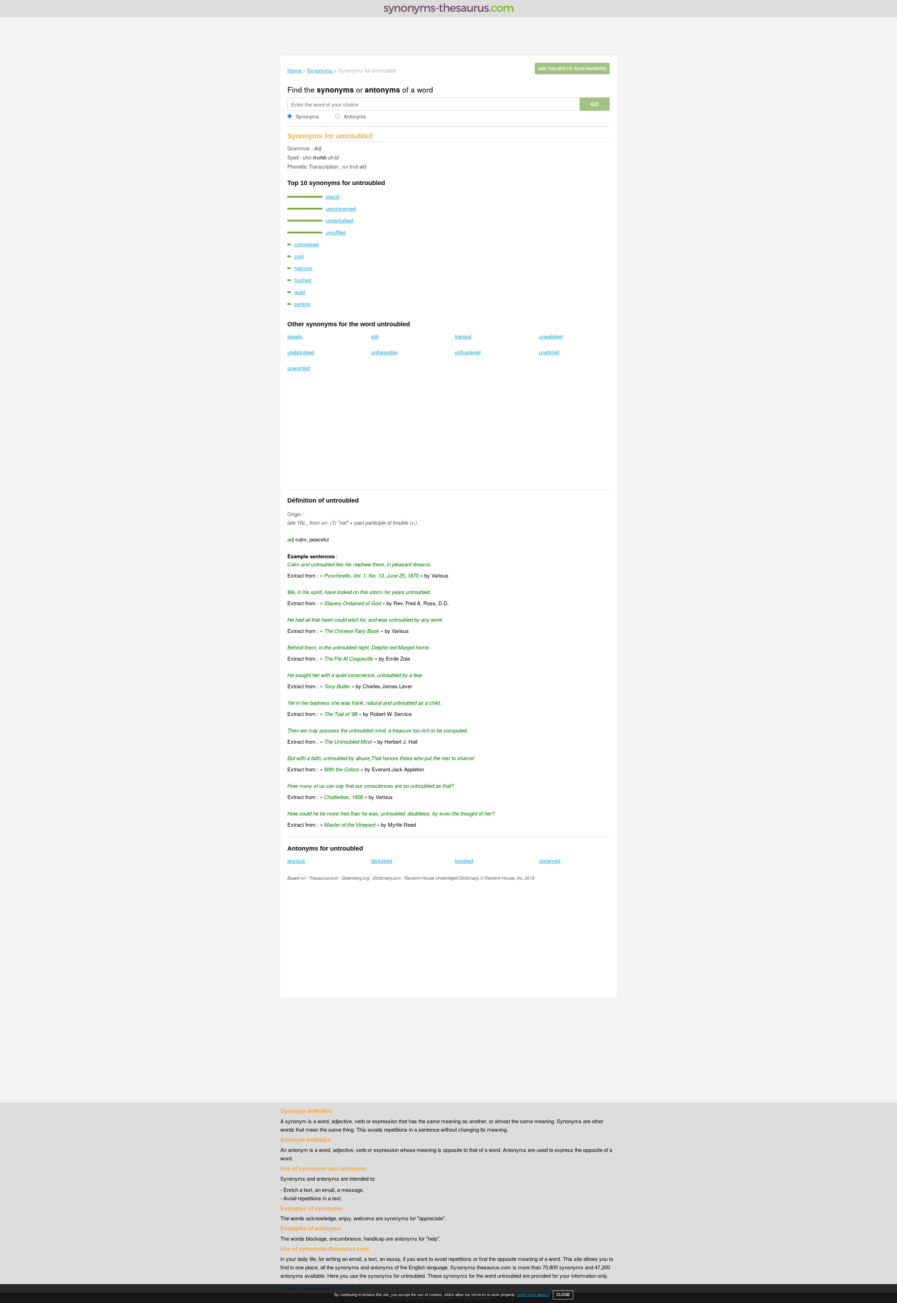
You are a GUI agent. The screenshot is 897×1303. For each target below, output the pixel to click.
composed (306, 244)
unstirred (549, 352)
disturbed (381, 860)
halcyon (303, 268)
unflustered (467, 352)
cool (299, 256)
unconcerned (341, 208)
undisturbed (300, 352)
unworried (298, 367)
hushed (302, 280)
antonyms (382, 89)
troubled (464, 860)
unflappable (384, 352)
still (374, 336)
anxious (296, 860)
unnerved (549, 860)
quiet (299, 291)
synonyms (335, 89)
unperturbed (339, 220)
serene (302, 303)
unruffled (335, 232)
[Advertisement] (448, 36)
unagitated (550, 336)
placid (332, 196)
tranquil (463, 336)
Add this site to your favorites (572, 68)
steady (295, 336)
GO (594, 104)
